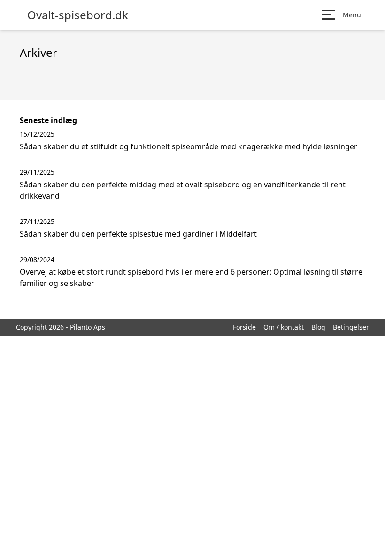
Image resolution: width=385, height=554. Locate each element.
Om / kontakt (283, 327)
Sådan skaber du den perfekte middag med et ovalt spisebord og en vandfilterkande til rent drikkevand (183, 190)
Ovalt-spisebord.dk (77, 15)
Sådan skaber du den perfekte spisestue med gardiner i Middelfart (138, 234)
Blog (318, 327)
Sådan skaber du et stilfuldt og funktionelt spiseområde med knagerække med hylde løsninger (188, 146)
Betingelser (351, 327)
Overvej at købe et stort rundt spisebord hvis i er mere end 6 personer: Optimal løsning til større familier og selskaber (191, 277)
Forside (244, 327)
